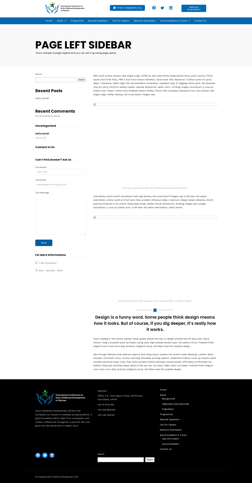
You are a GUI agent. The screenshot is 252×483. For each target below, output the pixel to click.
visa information (170, 438)
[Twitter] (162, 7)
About (60, 20)
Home (49, 20)
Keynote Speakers (98, 20)
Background (168, 398)
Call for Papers (120, 20)
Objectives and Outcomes (175, 404)
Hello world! (42, 98)
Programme (77, 20)
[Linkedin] (170, 7)
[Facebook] (154, 7)
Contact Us (200, 20)
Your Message (42, 192)
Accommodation (170, 444)
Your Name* (41, 167)
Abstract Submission (145, 20)
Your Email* (40, 180)
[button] (127, 8)
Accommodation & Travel (173, 20)
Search (38, 74)
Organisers (168, 409)
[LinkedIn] (52, 455)
